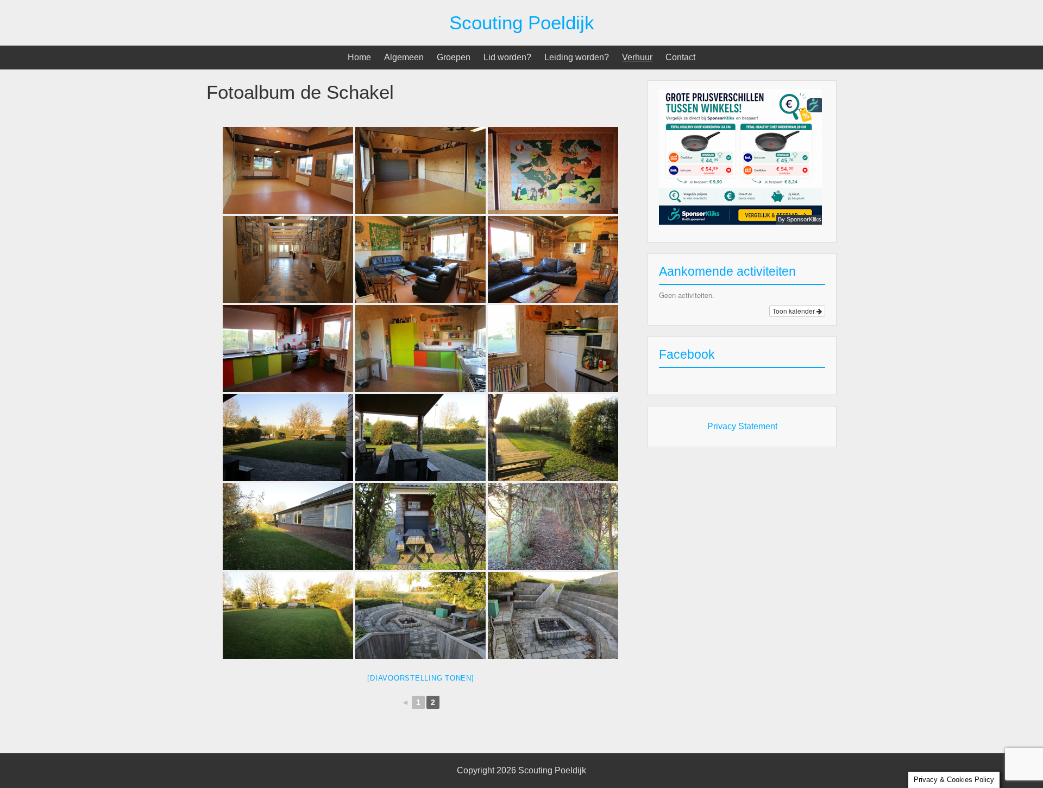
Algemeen (404, 57)
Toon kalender (794, 310)
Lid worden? (507, 57)
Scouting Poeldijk (521, 22)
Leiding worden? (576, 57)
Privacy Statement (742, 426)
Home (359, 57)
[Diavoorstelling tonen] (420, 678)
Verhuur (637, 57)
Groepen (453, 57)
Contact (680, 57)
